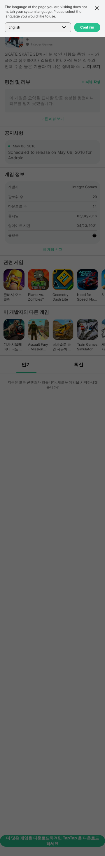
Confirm (87, 27)
